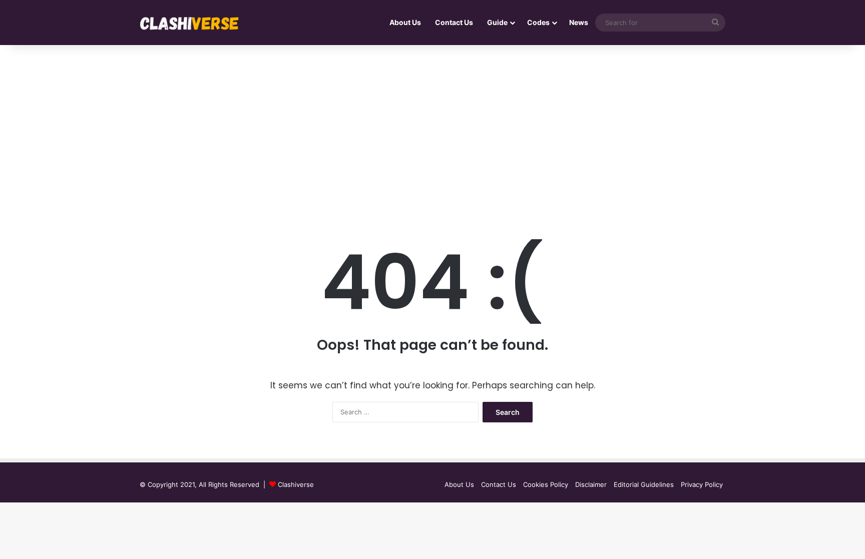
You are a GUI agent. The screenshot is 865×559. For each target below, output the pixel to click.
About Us (405, 22)
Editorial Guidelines (644, 484)
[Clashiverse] (190, 23)
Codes (538, 22)
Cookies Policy (545, 484)
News (578, 22)
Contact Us (454, 22)
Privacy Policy (702, 484)
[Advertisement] (432, 130)
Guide (497, 22)
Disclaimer (591, 484)
